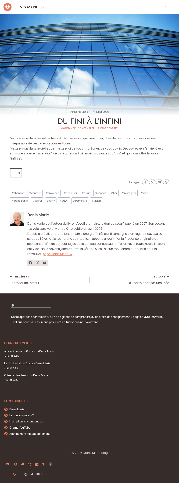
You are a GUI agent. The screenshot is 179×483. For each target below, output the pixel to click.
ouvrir (63, 200)
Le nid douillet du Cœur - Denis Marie (27, 363)
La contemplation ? (21, 415)
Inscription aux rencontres (26, 421)
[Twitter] (32, 474)
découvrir (70, 193)
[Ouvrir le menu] (173, 7)
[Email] (159, 182)
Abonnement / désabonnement (29, 434)
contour (35, 193)
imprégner (128, 193)
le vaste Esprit (107, 128)
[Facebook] (145, 182)
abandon (18, 193)
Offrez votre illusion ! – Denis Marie (26, 375)
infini (145, 193)
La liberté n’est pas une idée (148, 280)
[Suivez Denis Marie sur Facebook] (30, 263)
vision (96, 200)
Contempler (86, 128)
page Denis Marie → (57, 254)
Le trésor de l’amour (24, 280)
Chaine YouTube (20, 427)
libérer (37, 200)
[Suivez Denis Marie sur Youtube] (44, 263)
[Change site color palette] (166, 7)
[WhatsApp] (166, 182)
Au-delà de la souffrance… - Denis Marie (29, 351)
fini (114, 193)
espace (100, 193)
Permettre (80, 200)
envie (86, 193)
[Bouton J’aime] (14, 173)
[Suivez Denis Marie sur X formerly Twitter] (37, 263)
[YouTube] (38, 474)
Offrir (51, 200)
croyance (52, 193)
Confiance (68, 128)
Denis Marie (81, 111)
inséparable (20, 200)
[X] (152, 182)
